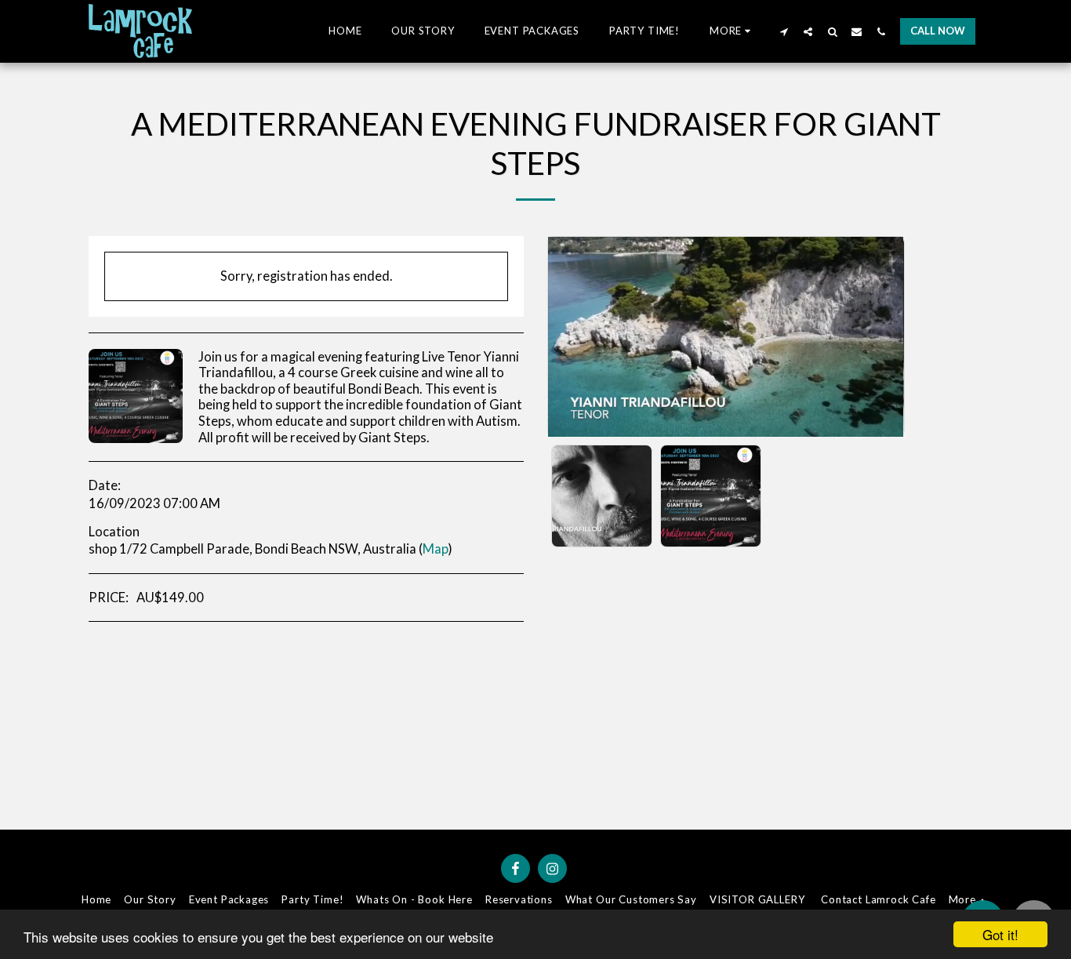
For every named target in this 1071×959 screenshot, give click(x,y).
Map (435, 549)
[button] (783, 31)
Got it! (1000, 934)
